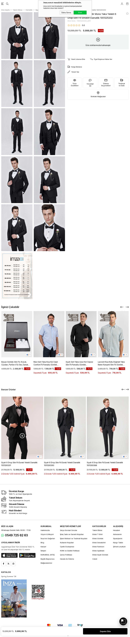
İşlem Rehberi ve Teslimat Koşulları (73, 538)
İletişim (43, 551)
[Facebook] (3, 563)
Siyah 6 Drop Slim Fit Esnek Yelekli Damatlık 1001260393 (62, 463)
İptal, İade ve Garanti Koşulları (72, 534)
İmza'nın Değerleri (48, 538)
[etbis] (38, 592)
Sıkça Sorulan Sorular (68, 530)
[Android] (27, 555)
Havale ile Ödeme (67, 559)
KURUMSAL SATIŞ (47, 555)
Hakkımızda (45, 530)
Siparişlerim (117, 538)
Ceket (94, 559)
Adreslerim (117, 534)
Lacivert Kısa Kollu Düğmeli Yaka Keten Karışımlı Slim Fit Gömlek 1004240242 (111, 363)
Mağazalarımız (46, 563)
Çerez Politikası (66, 555)
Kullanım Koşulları (67, 543)
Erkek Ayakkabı (98, 551)
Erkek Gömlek (97, 538)
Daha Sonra (66, 13)
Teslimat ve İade (121, 85)
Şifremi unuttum (119, 547)
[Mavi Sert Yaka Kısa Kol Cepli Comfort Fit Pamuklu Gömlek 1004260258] (49, 334)
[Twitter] (8, 563)
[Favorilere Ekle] (127, 13)
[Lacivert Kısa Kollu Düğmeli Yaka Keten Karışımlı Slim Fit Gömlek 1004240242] (113, 334)
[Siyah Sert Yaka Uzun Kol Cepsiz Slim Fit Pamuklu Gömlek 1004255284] (81, 334)
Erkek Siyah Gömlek (100, 555)
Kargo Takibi (118, 543)
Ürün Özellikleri (74, 85)
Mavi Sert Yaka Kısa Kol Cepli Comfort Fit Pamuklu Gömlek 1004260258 (46, 363)
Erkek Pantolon (98, 547)
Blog (42, 543)
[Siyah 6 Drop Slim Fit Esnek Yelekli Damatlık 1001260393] (65, 428)
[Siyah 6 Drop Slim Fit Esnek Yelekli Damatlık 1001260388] (108, 428)
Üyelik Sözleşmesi (67, 547)
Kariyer (43, 547)
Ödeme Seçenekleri (106, 85)
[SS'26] (14, 598)
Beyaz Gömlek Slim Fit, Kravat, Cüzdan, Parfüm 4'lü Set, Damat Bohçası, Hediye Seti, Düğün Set (15, 363)
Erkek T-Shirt (97, 534)
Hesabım (116, 530)
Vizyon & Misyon (47, 534)
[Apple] (9, 555)
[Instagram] (13, 563)
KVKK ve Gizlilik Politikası (69, 551)
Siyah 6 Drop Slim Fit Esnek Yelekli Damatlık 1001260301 (19, 463)
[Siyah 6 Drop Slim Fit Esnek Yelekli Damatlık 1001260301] (22, 428)
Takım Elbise (97, 530)
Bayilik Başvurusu (47, 559)
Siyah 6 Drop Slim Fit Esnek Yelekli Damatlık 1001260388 (105, 463)
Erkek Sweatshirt (99, 543)
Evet (80, 13)
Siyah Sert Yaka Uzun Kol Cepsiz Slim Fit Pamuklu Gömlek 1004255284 (79, 363)
